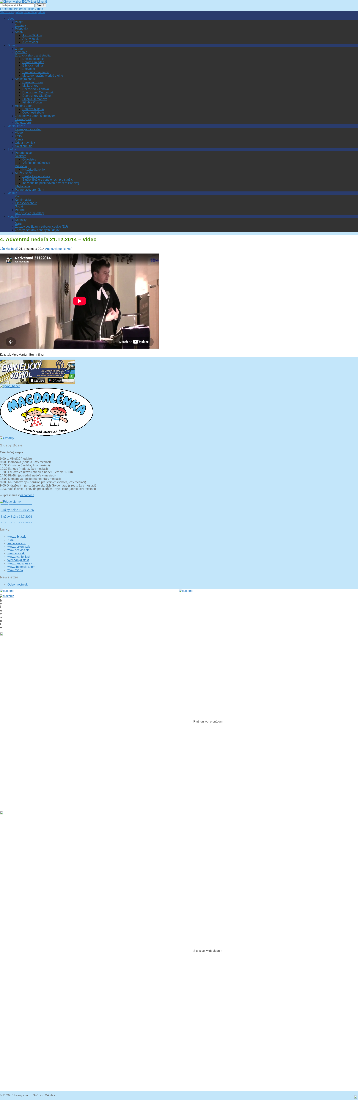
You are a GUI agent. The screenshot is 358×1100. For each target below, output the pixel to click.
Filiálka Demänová (34, 99)
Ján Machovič (9, 248)
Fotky (18, 136)
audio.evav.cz (16, 543)
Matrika (12, 193)
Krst (17, 196)
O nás (11, 45)
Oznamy (20, 25)
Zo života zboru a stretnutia (33, 55)
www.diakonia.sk (18, 546)
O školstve (29, 159)
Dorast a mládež (33, 62)
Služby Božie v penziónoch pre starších (48, 179)
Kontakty (13, 216)
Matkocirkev (30, 85)
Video (19, 132)
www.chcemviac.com (21, 566)
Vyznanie (21, 52)
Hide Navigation (34, 12)
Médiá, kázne (16, 126)
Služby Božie (23, 172)
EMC (10, 540)
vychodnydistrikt (18, 560)
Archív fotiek (30, 38)
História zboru (24, 105)
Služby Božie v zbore (36, 176)
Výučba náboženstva (36, 162)
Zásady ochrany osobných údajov (37, 230)
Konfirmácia (23, 199)
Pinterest (20, 8)
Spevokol (28, 68)
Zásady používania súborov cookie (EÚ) (41, 226)
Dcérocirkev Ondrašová (38, 92)
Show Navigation (11, 12)
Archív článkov (32, 35)
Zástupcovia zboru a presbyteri (35, 115)
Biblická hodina (32, 65)
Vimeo (38, 8)
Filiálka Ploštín (32, 102)
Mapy (18, 223)
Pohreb (20, 209)
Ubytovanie (22, 186)
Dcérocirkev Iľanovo (35, 89)
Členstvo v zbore (26, 203)
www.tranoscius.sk (19, 563)
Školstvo (20, 156)
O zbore (20, 48)
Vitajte (19, 21)
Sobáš (19, 206)
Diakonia (21, 166)
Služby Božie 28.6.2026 (16, 516)
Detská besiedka (33, 58)
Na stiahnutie (23, 146)
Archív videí (30, 42)
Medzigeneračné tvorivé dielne (42, 75)
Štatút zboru (23, 122)
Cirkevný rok (23, 119)
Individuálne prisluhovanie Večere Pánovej (50, 183)
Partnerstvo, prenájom (29, 189)
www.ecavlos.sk (18, 550)
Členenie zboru (32, 82)
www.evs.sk (15, 570)
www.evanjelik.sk (18, 556)
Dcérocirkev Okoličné (36, 95)
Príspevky (21, 28)
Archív (19, 32)
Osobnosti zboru (33, 112)
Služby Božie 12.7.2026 (16, 509)
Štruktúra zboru (25, 79)
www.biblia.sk (16, 536)
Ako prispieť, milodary (29, 213)
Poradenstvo (23, 152)
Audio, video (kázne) (58, 248)
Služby (12, 149)
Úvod (11, 18)
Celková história (33, 109)
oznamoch (27, 495)
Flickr (30, 8)
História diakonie (33, 169)
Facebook (6, 8)
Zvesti (19, 139)
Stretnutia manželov (35, 72)
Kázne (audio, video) (28, 129)
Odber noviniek (25, 142)
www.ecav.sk (16, 553)
